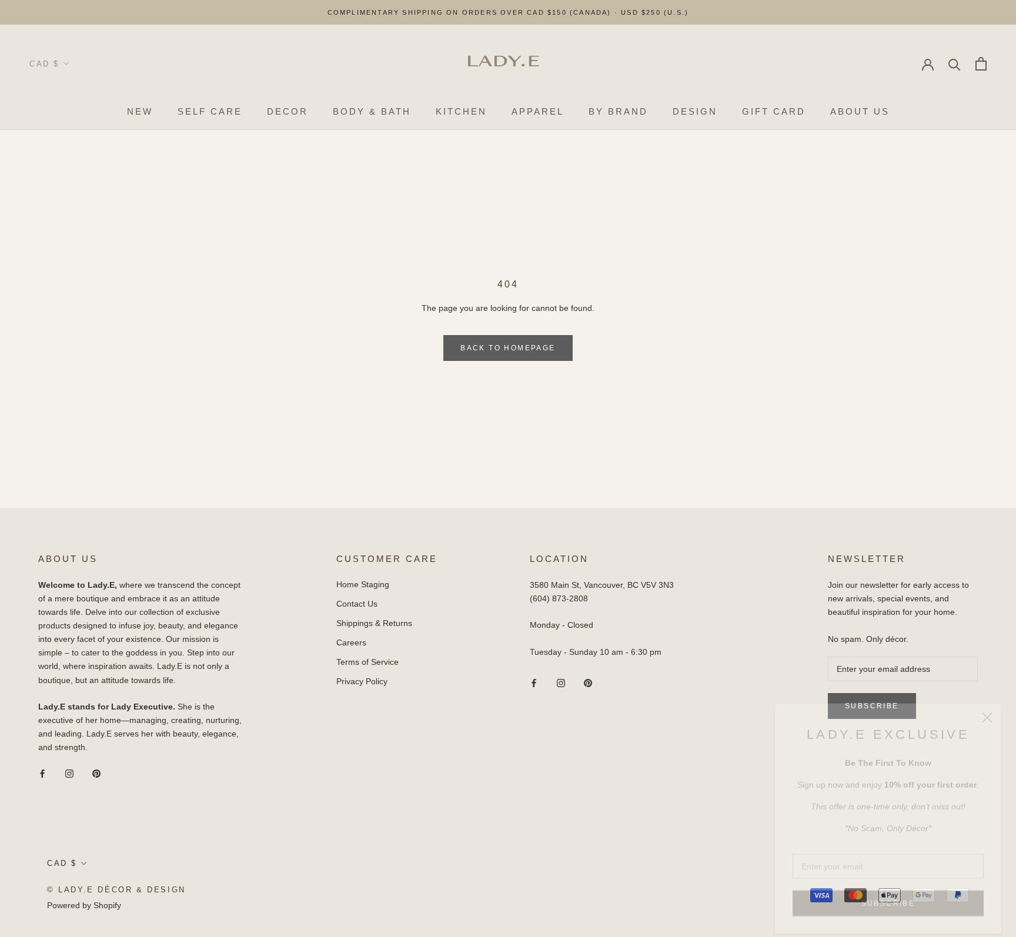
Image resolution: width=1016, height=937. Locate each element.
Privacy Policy (361, 681)
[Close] (987, 706)
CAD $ (44, 63)
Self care (210, 111)
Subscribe (888, 892)
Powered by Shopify (84, 905)
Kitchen (461, 111)
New (140, 111)
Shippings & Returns (374, 623)
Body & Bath (372, 111)
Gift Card (774, 111)
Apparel (538, 111)
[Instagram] (69, 772)
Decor (287, 111)
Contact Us (356, 603)
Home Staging (362, 584)
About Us (860, 111)
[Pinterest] (96, 772)
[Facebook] (42, 772)
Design (695, 111)
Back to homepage (507, 348)
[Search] (954, 64)
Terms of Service (367, 662)
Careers (351, 642)
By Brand (618, 111)
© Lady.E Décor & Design (116, 889)
